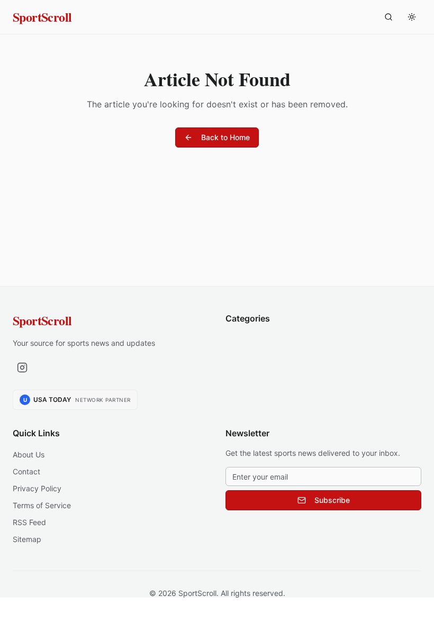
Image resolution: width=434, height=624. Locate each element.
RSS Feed (29, 522)
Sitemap (27, 539)
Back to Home (225, 137)
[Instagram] (22, 367)
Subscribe (332, 499)
